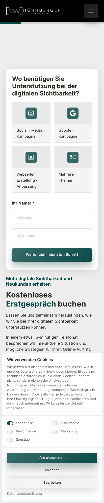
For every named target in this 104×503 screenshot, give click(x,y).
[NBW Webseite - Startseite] (33, 11)
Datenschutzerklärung (24, 493)
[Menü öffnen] (91, 11)
